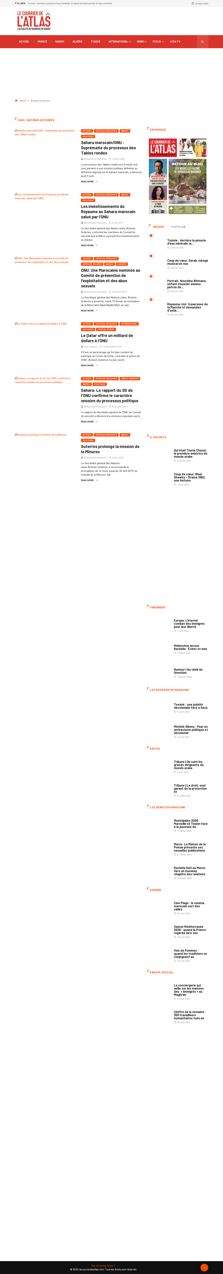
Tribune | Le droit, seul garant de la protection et (190, 788)
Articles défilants (106, 131)
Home (23, 100)
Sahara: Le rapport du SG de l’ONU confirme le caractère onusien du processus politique (109, 395)
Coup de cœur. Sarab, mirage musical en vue (187, 262)
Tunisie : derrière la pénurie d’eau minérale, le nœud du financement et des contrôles (70, 3)
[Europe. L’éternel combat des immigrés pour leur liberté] (158, 624)
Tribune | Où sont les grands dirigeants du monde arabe (189, 765)
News (140, 41)
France (42, 41)
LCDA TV (175, 41)
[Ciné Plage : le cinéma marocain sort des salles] (158, 906)
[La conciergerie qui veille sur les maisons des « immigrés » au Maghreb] (158, 989)
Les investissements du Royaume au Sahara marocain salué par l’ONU (108, 211)
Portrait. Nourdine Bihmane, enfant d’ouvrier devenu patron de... (187, 284)
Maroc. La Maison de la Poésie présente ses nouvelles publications (190, 847)
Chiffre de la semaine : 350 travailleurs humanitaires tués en (190, 1015)
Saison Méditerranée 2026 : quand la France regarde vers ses (190, 930)
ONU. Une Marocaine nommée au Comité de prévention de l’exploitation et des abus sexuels (110, 278)
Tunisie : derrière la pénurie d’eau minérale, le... (186, 241)
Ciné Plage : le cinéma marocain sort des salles (189, 906)
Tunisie (95, 41)
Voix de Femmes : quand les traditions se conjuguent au (190, 953)
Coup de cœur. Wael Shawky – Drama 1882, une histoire (189, 477)
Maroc (59, 41)
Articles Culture (183, 447)
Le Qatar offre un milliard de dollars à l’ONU (107, 338)
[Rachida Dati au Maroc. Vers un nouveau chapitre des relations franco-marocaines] (158, 871)
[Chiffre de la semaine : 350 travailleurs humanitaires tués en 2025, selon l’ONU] (158, 1015)
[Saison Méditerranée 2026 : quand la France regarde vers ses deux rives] (158, 930)
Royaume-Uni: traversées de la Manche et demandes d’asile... (187, 307)
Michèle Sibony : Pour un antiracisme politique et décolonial (191, 730)
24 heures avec (182, 864)
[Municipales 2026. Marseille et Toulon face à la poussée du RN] (158, 824)
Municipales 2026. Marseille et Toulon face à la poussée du (191, 824)
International (118, 41)
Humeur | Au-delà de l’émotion (188, 671)
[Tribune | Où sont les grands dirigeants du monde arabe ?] (158, 765)
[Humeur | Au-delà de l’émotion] (158, 671)
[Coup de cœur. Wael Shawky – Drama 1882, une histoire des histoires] (158, 477)
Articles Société (92, 264)
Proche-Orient (106, 329)
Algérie (77, 41)
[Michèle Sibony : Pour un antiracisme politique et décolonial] (158, 730)
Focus (157, 41)
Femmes (178, 723)
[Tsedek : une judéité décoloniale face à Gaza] (158, 706)
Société (122, 264)
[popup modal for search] (202, 41)
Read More (87, 181)
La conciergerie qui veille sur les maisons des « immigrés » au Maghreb (189, 990)
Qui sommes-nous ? (103, 1265)
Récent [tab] (158, 227)
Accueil (24, 41)
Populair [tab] (178, 227)
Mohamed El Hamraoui (95, 159)
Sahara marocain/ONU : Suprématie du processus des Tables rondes (108, 147)
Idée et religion (129, 379)
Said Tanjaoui (90, 346)
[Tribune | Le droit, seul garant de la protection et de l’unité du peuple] (158, 789)
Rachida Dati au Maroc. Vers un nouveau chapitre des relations (190, 871)
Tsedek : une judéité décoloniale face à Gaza (190, 706)
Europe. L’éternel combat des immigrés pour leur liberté (189, 623)
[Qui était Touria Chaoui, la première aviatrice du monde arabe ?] (158, 453)
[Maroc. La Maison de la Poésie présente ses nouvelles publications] (158, 847)
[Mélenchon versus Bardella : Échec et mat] (158, 647)
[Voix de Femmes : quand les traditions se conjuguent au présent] (158, 953)
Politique (88, 136)
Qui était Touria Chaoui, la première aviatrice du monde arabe (190, 453)
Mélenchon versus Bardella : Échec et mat (190, 647)
